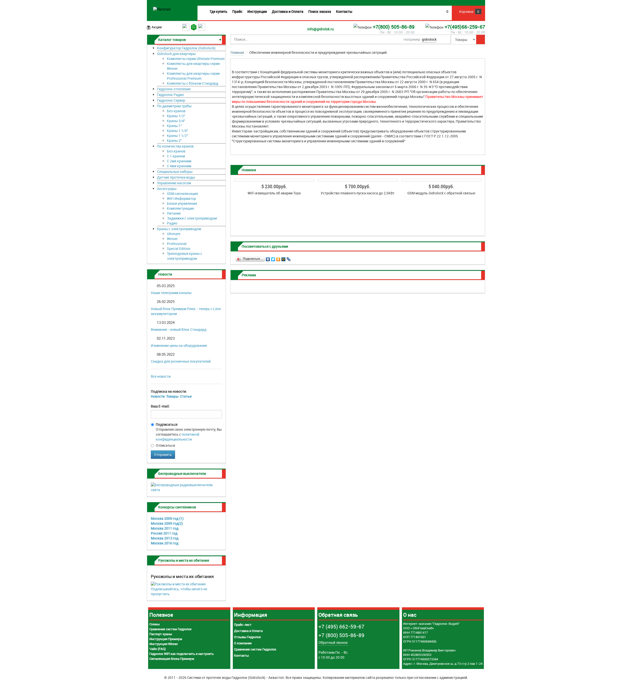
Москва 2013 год (164, 538)
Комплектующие (180, 208)
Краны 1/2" (176, 115)
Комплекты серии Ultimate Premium (196, 58)
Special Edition (178, 248)
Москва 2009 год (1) (167, 518)
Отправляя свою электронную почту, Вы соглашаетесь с (189, 432)
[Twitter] (273, 258)
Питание (174, 213)
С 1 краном (176, 156)
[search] (480, 39)
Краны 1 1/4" (177, 130)
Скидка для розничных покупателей (181, 361)
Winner (172, 238)
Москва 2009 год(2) (167, 523)
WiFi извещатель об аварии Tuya (274, 193)
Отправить (163, 454)
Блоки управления (182, 203)
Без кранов (176, 111)
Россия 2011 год (164, 533)
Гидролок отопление (174, 89)
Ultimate (173, 233)
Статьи (186, 396)
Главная (237, 52)
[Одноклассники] (278, 258)
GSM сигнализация (182, 193)
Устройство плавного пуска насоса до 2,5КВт (358, 193)
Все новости (161, 376)
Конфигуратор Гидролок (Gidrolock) (186, 48)
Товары (172, 396)
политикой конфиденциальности (177, 437)
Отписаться (165, 445)
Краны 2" (174, 140)
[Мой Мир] (283, 258)
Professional (177, 243)
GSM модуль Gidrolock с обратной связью (441, 193)
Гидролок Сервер (171, 100)
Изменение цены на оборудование (179, 345)
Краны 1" (174, 125)
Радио (172, 223)
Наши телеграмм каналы (171, 292)
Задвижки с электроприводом (192, 218)
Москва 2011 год (164, 528)
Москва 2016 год (164, 543)
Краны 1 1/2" (177, 135)
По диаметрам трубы (174, 106)
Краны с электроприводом (179, 228)
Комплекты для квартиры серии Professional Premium (193, 76)
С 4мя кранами (179, 166)
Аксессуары (167, 188)
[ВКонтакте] (268, 258)
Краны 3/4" (176, 120)
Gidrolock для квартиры (176, 53)
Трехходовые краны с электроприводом (184, 256)
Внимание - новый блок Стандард (178, 329)
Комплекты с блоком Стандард (192, 83)
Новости (158, 396)
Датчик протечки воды (176, 177)
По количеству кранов (175, 146)
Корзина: (468, 11)
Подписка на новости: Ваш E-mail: (171, 398)
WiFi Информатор (181, 198)
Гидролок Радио (170, 94)
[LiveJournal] (288, 258)
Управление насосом (174, 183)
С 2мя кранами (179, 161)
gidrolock (429, 39)
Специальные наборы (175, 171)
